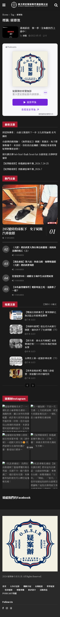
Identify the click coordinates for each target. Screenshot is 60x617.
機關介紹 (27, 586)
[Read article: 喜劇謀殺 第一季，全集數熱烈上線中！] (10, 32)
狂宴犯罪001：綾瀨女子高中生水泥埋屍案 (32, 276)
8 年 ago (30, 333)
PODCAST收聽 (9, 593)
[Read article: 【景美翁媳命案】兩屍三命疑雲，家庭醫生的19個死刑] (16, 373)
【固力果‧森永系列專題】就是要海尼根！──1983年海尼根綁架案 (40, 344)
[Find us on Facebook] (3, 608)
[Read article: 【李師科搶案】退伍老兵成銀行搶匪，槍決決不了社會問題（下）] (16, 329)
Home (5, 14)
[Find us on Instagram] (7, 608)
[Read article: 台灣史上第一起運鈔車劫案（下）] (16, 361)
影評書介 (32, 589)
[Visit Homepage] (30, 5)
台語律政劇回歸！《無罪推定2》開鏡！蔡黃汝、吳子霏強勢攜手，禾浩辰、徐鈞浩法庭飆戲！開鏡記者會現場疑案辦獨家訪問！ (29, 145)
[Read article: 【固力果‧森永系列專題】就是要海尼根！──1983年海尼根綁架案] (16, 343)
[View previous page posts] (27, 385)
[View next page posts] (33, 385)
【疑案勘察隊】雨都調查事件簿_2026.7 (22, 169)
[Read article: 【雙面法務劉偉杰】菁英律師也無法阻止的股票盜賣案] (16, 315)
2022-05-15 (35, 35)
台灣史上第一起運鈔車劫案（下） (41, 358)
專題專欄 (20, 589)
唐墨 (25, 35)
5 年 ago (30, 362)
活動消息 (44, 589)
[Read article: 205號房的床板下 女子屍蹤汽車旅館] (30, 204)
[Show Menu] (3, 5)
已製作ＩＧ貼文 (49, 304)
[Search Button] (56, 5)
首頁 (4, 586)
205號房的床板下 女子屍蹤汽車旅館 (22, 230)
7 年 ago (30, 319)
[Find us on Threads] (11, 608)
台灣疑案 (39, 586)
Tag (12, 14)
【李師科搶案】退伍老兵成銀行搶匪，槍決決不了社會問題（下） (41, 328)
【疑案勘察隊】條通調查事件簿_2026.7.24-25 (25, 163)
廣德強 (19, 14)
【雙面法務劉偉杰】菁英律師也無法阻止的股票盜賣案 (40, 314)
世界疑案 (50, 586)
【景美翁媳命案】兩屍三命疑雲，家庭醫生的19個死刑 (39, 372)
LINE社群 (14, 586)
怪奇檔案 (8, 589)
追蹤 (31, 447)
